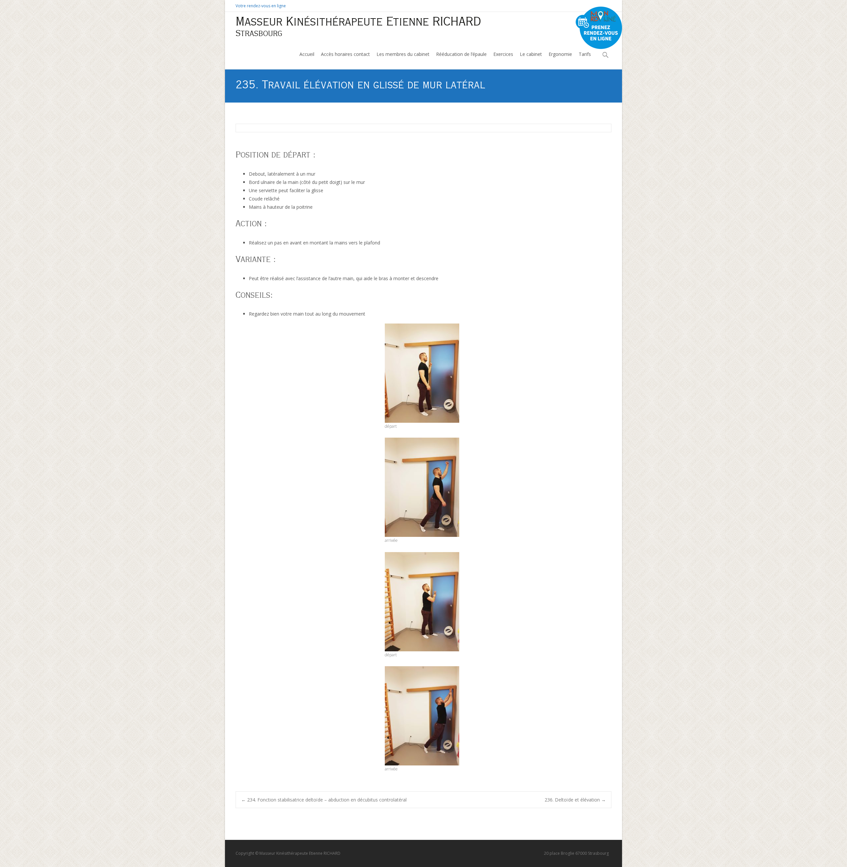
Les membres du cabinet (403, 54)
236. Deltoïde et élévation (575, 800)
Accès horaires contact (345, 54)
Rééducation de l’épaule (461, 54)
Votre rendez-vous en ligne (261, 6)
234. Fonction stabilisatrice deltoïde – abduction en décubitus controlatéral (324, 800)
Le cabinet (531, 54)
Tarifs (585, 54)
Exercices (503, 54)
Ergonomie (560, 54)
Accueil (306, 54)
